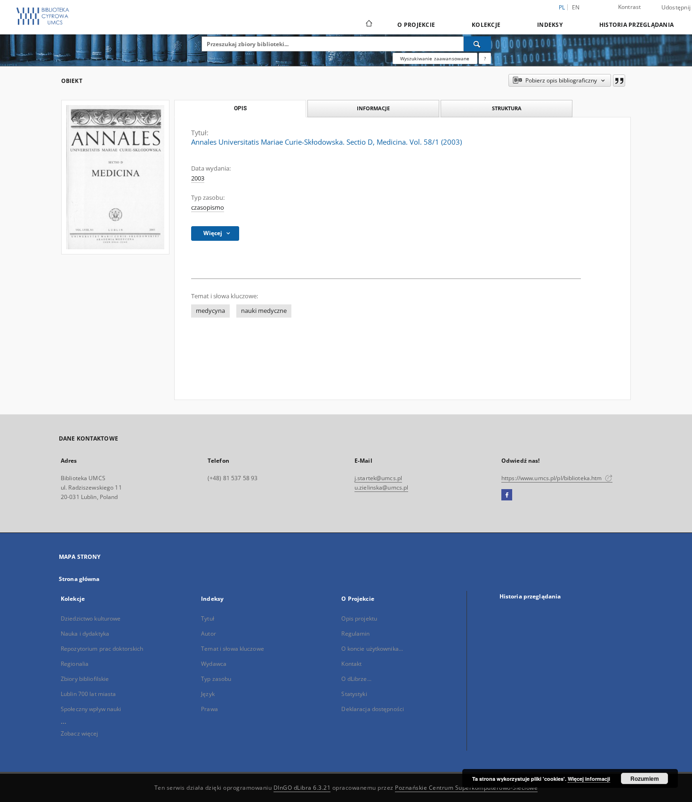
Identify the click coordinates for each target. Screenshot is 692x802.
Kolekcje (486, 25)
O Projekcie (416, 25)
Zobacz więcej (79, 733)
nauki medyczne (264, 311)
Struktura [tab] (507, 108)
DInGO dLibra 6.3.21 (302, 788)
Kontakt (351, 664)
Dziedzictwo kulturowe (91, 618)
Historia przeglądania (636, 25)
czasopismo (207, 208)
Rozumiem (644, 778)
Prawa (209, 709)
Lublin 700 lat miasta (88, 694)
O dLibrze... (356, 679)
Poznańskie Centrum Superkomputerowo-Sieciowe (466, 788)
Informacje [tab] (373, 108)
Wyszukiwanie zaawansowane (435, 58)
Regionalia (75, 664)
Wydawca (213, 664)
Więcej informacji (589, 778)
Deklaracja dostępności (372, 709)
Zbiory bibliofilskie (85, 679)
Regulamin (355, 634)
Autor (208, 634)
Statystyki (354, 694)
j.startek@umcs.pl (378, 478)
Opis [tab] (240, 108)
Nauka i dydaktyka (85, 634)
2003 (197, 178)
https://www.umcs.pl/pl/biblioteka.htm (552, 478)
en (576, 7)
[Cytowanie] (619, 80)
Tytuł (207, 618)
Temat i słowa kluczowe (232, 649)
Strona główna (79, 579)
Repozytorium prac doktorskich (102, 649)
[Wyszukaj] (477, 43)
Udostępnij (676, 7)
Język (208, 694)
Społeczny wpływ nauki (91, 709)
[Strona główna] (368, 24)
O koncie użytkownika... (372, 649)
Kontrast (629, 7)
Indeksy (550, 25)
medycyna (210, 311)
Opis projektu (359, 618)
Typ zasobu (216, 679)
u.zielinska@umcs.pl (381, 487)
